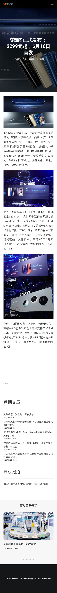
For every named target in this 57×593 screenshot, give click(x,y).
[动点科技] (8, 4)
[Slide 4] (33, 559)
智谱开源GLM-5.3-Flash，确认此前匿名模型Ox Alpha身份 (28, 434)
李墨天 (42, 59)
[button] (52, 4)
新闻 (32, 59)
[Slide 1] (23, 559)
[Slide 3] (30, 559)
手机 (6, 383)
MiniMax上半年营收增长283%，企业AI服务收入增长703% (28, 423)
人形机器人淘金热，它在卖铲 (19, 414)
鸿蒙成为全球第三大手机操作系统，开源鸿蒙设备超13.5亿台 (28, 445)
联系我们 (43, 483)
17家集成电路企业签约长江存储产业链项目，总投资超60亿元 (28, 455)
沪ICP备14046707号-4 (43, 578)
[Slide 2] (26, 559)
